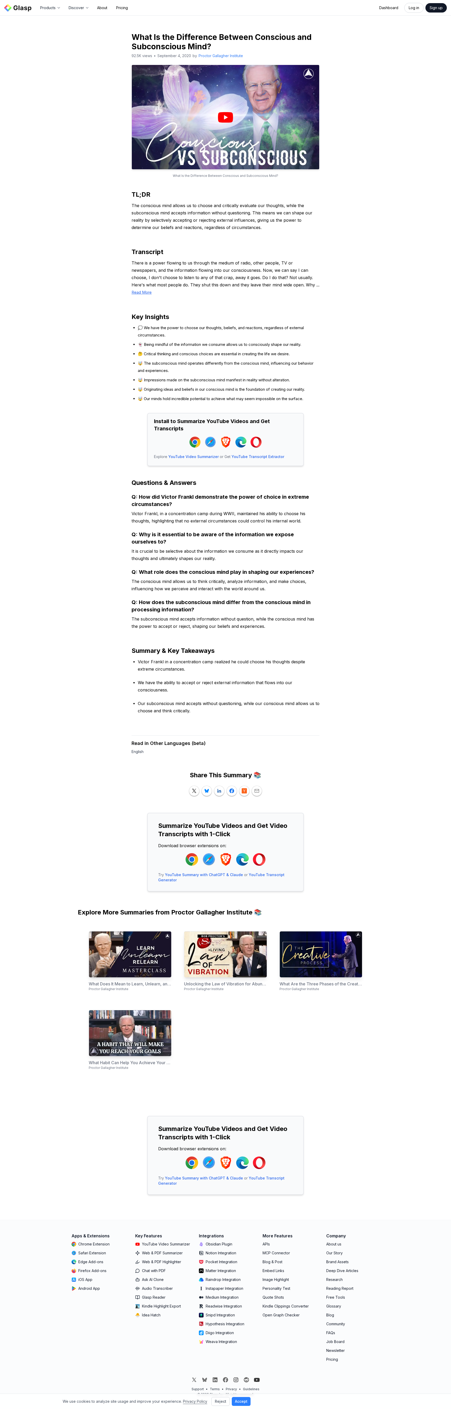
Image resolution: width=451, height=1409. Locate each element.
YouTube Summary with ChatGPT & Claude (204, 874)
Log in (414, 7)
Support (198, 1389)
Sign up (436, 7)
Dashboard (388, 7)
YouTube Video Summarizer (193, 456)
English (138, 751)
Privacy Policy (195, 1401)
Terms (215, 1389)
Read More (142, 292)
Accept (241, 1401)
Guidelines (251, 1389)
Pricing (122, 7)
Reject (220, 1401)
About (102, 7)
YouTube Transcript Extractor (258, 456)
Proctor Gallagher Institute (221, 55)
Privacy (231, 1389)
